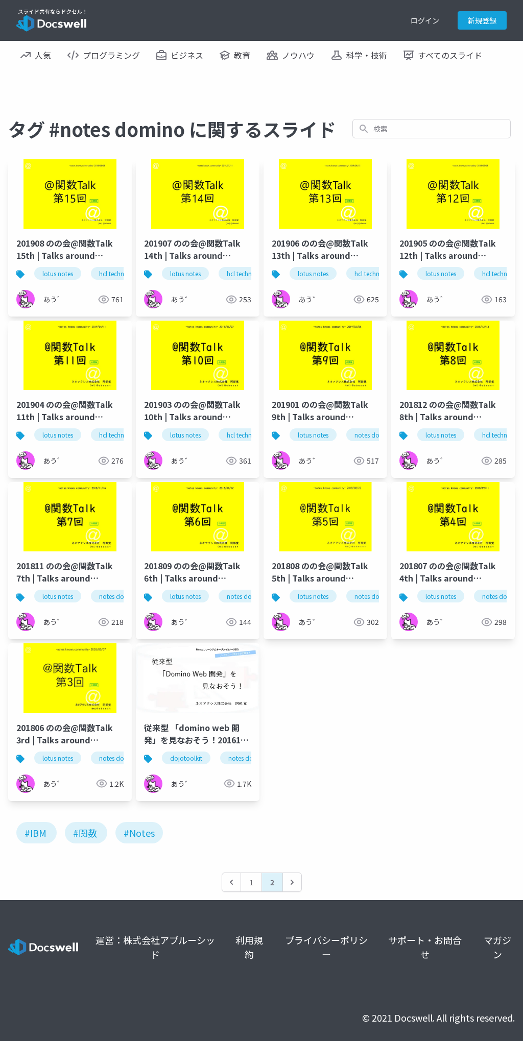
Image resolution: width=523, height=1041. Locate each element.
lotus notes (57, 273)
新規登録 (482, 20)
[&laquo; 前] (231, 882)
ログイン (425, 20)
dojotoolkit (186, 758)
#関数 (85, 832)
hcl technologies (122, 273)
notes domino (374, 434)
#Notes (139, 832)
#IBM (35, 832)
